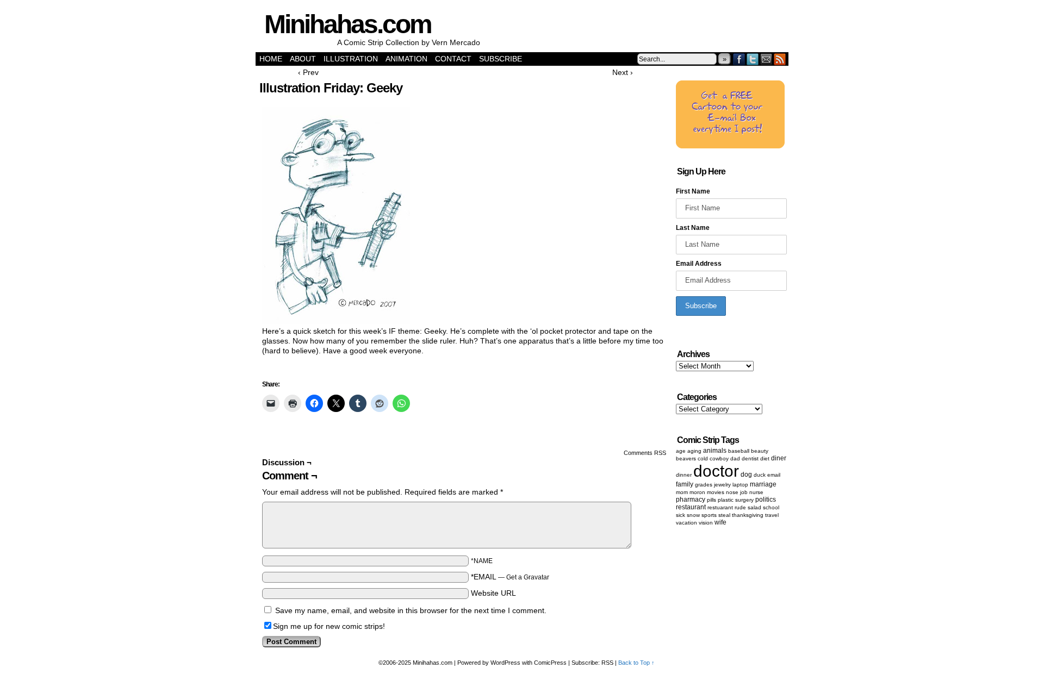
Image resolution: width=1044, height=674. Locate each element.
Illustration (351, 58)
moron (697, 492)
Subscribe (500, 58)
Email (766, 59)
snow (693, 515)
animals (714, 450)
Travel (772, 515)
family (684, 484)
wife (720, 522)
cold (703, 458)
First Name (693, 191)
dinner (684, 475)
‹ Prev (308, 72)
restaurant (691, 507)
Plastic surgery (736, 500)
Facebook (739, 59)
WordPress (505, 662)
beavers (686, 458)
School (771, 507)
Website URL (493, 593)
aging (694, 451)
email (773, 475)
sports (709, 515)
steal (724, 515)
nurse (756, 492)
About (303, 58)
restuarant (720, 507)
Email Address (699, 263)
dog (746, 474)
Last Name (693, 228)
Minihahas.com (347, 24)
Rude (740, 507)
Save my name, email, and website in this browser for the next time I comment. (410, 610)
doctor (716, 471)
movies (715, 492)
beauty (759, 451)
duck (760, 475)
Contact (453, 58)
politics (765, 499)
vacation (686, 523)
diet (764, 458)
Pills (711, 500)
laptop (740, 485)
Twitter (753, 59)
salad (754, 507)
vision (706, 523)
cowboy (719, 458)
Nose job (737, 492)
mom (682, 492)
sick (680, 515)
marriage (763, 484)
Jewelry (722, 485)
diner (778, 458)
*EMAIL (510, 576)
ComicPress (550, 662)
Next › (622, 72)
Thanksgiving (747, 515)
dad (735, 458)
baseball (738, 451)
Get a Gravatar (527, 577)
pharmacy (690, 499)
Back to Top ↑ (636, 662)
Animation (406, 58)
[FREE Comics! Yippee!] (730, 146)
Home (270, 58)
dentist (750, 458)
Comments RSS (645, 453)
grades (703, 485)
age (681, 451)
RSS (780, 59)
